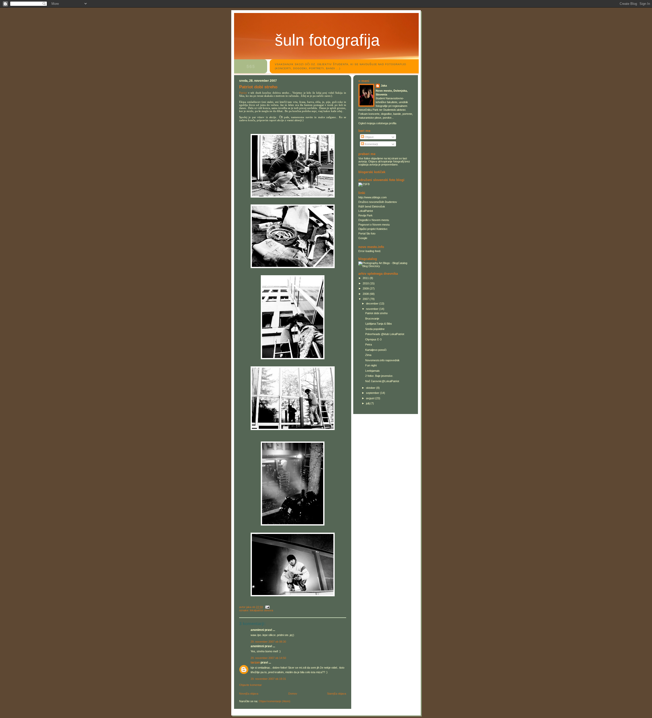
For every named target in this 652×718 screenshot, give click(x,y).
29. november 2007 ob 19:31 (268, 678)
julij (368, 403)
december (372, 303)
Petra (368, 344)
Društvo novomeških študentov (377, 201)
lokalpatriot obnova (261, 610)
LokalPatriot (365, 210)
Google (362, 238)
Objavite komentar (250, 684)
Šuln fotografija (327, 40)
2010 (366, 283)
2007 (366, 298)
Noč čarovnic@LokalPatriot (382, 381)
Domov (292, 693)
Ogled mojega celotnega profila (377, 123)
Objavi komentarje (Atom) (274, 701)
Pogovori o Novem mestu (374, 224)
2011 (366, 278)
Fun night (371, 365)
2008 (366, 293)
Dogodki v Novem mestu (373, 220)
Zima (368, 354)
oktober (371, 387)
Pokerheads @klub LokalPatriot (384, 334)
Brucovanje (372, 318)
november (372, 308)
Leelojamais (372, 370)
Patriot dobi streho (376, 313)
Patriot (243, 92)
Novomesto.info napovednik (382, 360)
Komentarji (371, 144)
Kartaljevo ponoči (375, 349)
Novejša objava (248, 693)
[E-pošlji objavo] (267, 607)
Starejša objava (336, 693)
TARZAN (255, 662)
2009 (366, 288)
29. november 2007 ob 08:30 (268, 641)
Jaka (384, 85)
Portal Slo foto (366, 233)
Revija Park (365, 215)
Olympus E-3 (373, 339)
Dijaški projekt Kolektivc (373, 228)
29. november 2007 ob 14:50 (268, 657)
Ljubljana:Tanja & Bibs (378, 323)
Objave (369, 137)
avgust (370, 398)
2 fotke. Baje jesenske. (379, 375)
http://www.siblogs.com (372, 197)
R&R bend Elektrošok (371, 206)
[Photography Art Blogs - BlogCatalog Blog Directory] (385, 266)
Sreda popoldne (375, 328)
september (373, 392)
